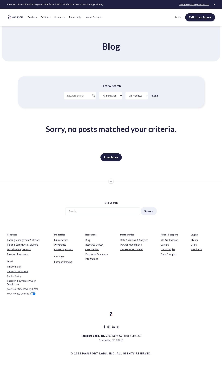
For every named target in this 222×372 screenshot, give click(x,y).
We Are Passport (169, 239)
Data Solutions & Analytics (134, 239)
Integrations (91, 258)
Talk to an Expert (200, 17)
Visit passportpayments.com (194, 4)
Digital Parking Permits (19, 249)
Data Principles (168, 254)
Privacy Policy (14, 266)
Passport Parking (63, 261)
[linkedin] (113, 327)
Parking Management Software (23, 239)
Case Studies (92, 249)
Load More (111, 157)
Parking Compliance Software (22, 244)
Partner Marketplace (131, 244)
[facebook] (105, 327)
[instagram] (109, 327)
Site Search (111, 202)
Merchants (196, 249)
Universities (60, 244)
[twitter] (117, 327)
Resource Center (94, 244)
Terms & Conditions (17, 271)
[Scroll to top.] (111, 181)
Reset (154, 95)
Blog (87, 239)
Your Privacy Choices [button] (18, 293)
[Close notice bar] (214, 4)
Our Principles (168, 249)
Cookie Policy (14, 276)
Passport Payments (17, 254)
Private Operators (63, 249)
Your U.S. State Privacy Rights (22, 288)
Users (194, 244)
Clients (194, 239)
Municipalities (61, 239)
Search (148, 211)
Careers (165, 244)
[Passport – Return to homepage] (15, 17)
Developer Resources (96, 254)
